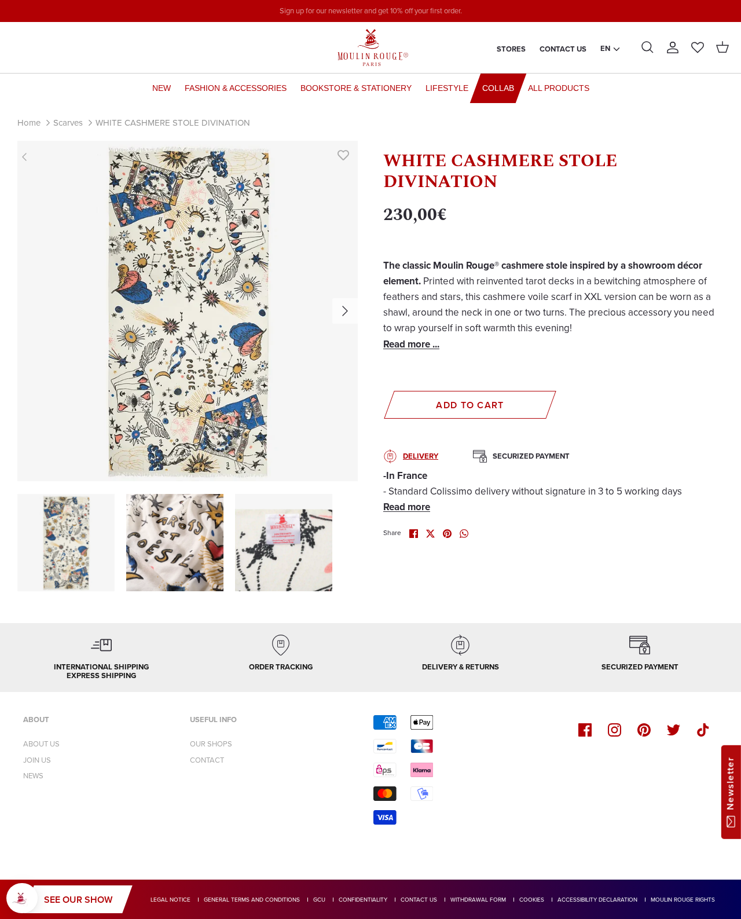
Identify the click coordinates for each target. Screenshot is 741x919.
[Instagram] (614, 730)
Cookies (531, 899)
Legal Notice (170, 899)
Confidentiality (363, 899)
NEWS (33, 775)
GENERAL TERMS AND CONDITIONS (252, 899)
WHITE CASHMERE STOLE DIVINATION (173, 122)
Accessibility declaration (597, 899)
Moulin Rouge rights (683, 899)
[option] (187, 311)
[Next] (345, 311)
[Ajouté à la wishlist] (343, 155)
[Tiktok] (703, 730)
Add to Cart (470, 405)
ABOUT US (41, 743)
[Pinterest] (644, 730)
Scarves (68, 122)
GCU (319, 899)
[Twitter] (673, 730)
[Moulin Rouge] (370, 47)
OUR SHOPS (211, 743)
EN (605, 48)
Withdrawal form (478, 899)
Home (29, 122)
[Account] (673, 47)
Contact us (563, 48)
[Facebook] (585, 730)
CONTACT (207, 760)
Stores (511, 48)
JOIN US (37, 760)
